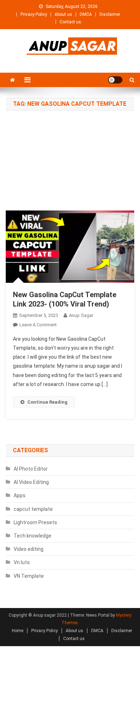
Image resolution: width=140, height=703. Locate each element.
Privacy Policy (33, 14)
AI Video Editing (31, 482)
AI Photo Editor (31, 469)
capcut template (33, 509)
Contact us (70, 21)
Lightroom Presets (35, 522)
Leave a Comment (38, 324)
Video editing (28, 549)
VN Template (29, 576)
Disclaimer (109, 14)
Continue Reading (47, 402)
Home (17, 630)
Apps (19, 495)
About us (63, 14)
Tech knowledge (32, 536)
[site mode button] (115, 79)
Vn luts (22, 562)
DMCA (86, 14)
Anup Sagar (81, 315)
